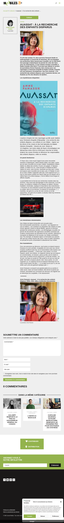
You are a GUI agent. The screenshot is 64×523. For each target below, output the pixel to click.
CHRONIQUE (32, 413)
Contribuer (33, 441)
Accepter (29, 516)
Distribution (33, 447)
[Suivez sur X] (14, 480)
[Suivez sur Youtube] (7, 480)
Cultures (12, 11)
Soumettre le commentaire (15, 379)
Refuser (43, 516)
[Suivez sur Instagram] (10, 480)
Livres (15, 412)
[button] (61, 502)
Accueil (5, 11)
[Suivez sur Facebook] (4, 480)
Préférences (55, 516)
